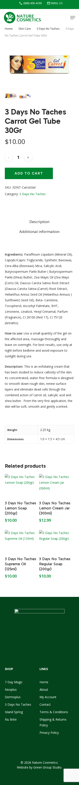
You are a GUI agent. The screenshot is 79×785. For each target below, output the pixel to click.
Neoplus (11, 689)
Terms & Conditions (54, 712)
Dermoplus (13, 697)
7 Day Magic (14, 682)
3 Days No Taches (48, 29)
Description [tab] (39, 221)
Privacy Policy (49, 732)
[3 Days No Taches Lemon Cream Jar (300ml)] (55, 485)
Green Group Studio (47, 767)
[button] (72, 17)
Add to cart (29, 173)
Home (9, 29)
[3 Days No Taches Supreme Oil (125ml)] (21, 541)
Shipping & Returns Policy (53, 722)
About (44, 689)
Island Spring (14, 712)
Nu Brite (11, 719)
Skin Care (24, 29)
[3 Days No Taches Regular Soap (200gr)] (55, 541)
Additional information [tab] (39, 231)
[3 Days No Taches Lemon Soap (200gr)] (21, 485)
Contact (45, 704)
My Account (48, 697)
